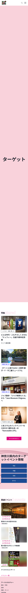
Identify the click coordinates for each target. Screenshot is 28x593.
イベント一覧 (5, 575)
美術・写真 (4, 585)
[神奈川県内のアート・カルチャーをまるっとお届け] (4, 3)
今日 (14, 466)
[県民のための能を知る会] (14, 514)
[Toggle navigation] (25, 2)
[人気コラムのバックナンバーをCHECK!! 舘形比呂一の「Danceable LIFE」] (14, 419)
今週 (14, 471)
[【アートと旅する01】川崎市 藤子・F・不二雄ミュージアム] (14, 360)
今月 (14, 476)
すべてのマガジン (14, 438)
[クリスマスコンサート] (14, 561)
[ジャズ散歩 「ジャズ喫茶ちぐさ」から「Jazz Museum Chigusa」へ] (14, 389)
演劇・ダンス (5, 590)
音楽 (2, 587)
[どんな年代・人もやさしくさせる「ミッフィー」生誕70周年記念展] (14, 330)
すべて (14, 481)
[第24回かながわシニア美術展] (14, 538)
